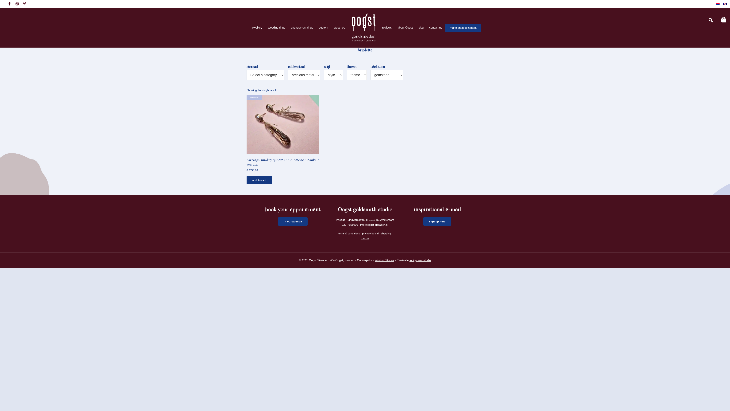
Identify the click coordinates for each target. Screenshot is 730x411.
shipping (386, 233)
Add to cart (259, 180)
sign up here (437, 221)
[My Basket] (723, 19)
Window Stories (384, 260)
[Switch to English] (725, 4)
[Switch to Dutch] (717, 4)
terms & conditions (349, 233)
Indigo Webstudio (420, 260)
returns (365, 238)
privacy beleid (370, 233)
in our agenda (293, 221)
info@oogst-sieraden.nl (374, 224)
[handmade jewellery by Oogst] (363, 27)
